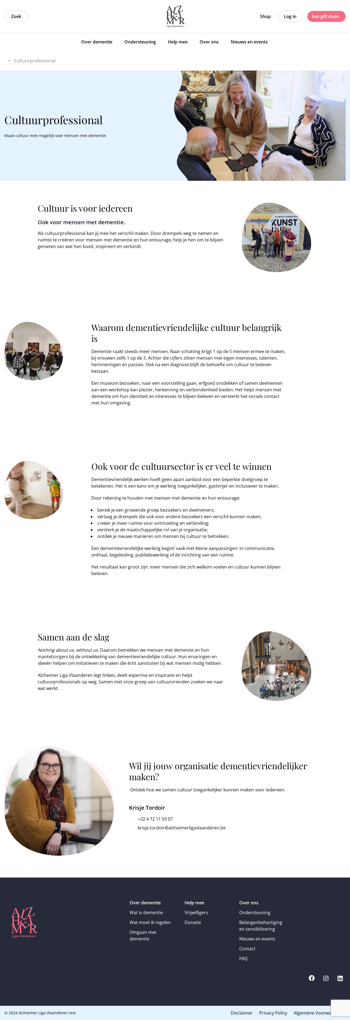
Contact (247, 949)
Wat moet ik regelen (150, 922)
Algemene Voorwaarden (318, 1013)
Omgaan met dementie (143, 935)
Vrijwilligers (196, 913)
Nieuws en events (257, 939)
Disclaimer (242, 1013)
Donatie (193, 922)
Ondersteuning (254, 913)
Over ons (248, 903)
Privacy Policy (273, 1013)
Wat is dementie (146, 913)
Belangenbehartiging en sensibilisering (260, 925)
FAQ (243, 958)
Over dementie (145, 903)
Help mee (194, 903)
